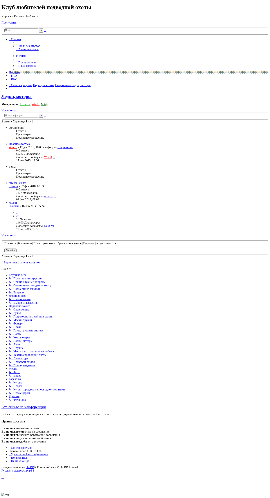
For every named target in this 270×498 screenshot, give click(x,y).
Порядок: (89, 243)
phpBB (30, 467)
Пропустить (9, 22)
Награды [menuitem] (14, 72)
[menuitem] (28, 45)
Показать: (10, 243)
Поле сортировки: (45, 243)
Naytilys (49, 225)
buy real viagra (17, 182)
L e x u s (25, 104)
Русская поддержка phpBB (18, 470)
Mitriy (44, 104)
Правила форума (19, 143)
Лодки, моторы (16, 96)
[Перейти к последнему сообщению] (54, 157)
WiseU (35, 104)
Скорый (14, 206)
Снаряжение (65, 147)
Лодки (13, 202)
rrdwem (13, 186)
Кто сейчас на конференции (23, 407)
